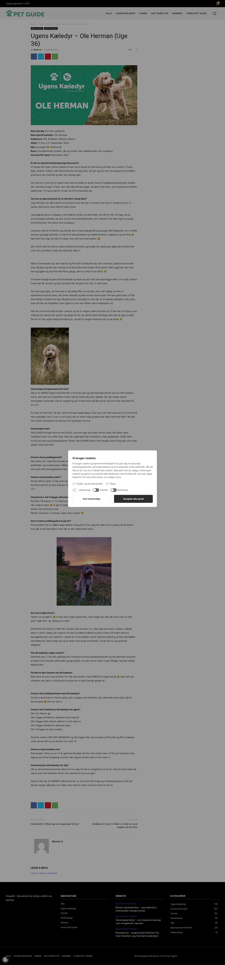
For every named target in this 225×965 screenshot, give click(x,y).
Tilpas (113, 483)
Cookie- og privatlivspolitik (89, 483)
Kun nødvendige (91, 498)
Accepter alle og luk (133, 498)
